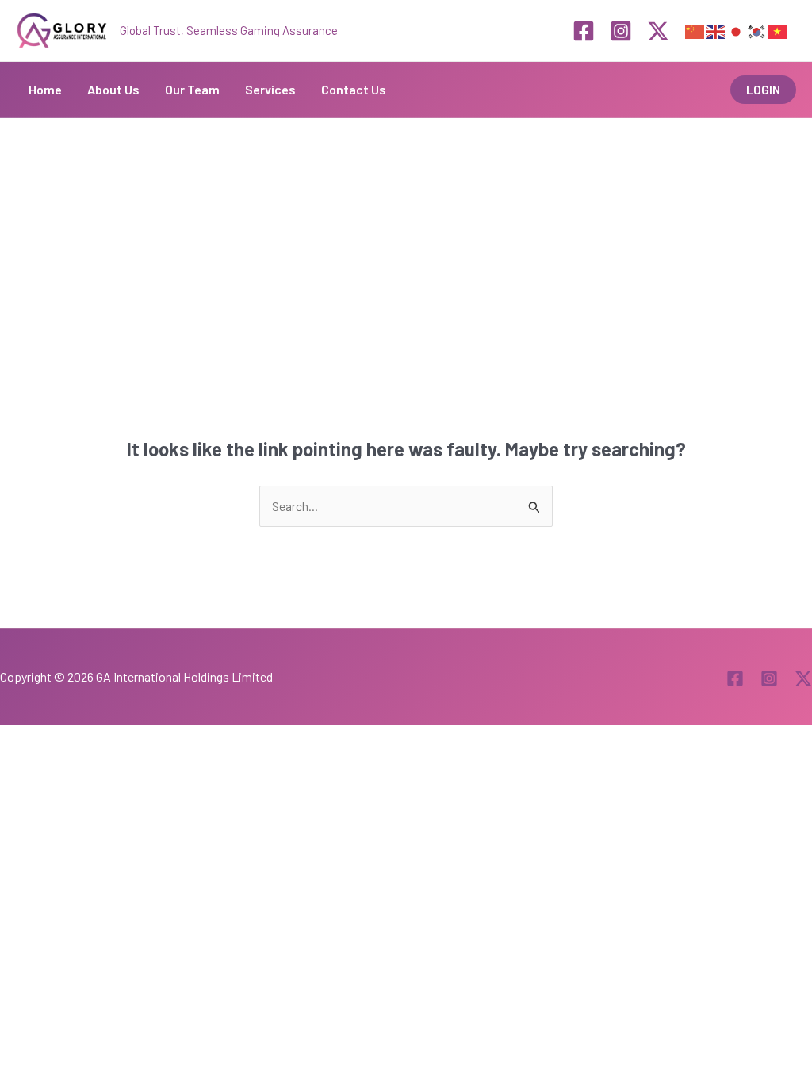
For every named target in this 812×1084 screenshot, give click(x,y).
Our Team (192, 89)
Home (45, 89)
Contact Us (353, 89)
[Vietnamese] (778, 29)
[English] (716, 29)
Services (270, 89)
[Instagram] (621, 31)
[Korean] (757, 29)
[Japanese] (736, 29)
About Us (113, 89)
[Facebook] (584, 31)
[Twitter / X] (658, 31)
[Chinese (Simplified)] (695, 29)
